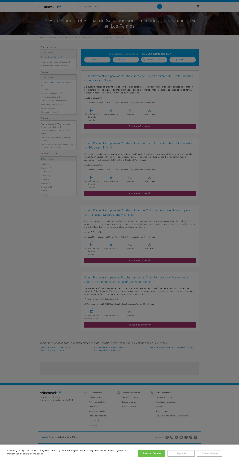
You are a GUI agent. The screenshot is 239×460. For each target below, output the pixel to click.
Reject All (181, 453)
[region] (119, 452)
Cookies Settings (210, 453)
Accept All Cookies (152, 453)
